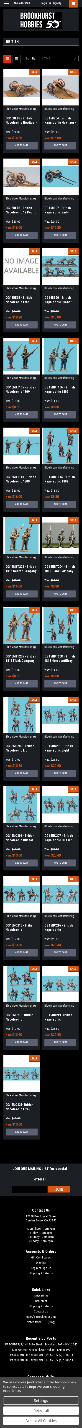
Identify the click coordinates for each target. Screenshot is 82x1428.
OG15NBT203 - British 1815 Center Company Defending (21, 571)
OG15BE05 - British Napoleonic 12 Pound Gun (21, 212)
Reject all (41, 1410)
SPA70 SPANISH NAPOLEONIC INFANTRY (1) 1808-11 (41, 1360)
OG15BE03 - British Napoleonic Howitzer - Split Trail (21, 122)
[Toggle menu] (6, 6)
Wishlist (41, 1262)
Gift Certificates (41, 1257)
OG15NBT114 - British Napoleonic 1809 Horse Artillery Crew (59, 481)
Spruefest (41, 1301)
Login (44, 3)
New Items (41, 1295)
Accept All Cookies (41, 1420)
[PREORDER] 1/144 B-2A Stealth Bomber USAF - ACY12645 (41, 1344)
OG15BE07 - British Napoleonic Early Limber (57, 212)
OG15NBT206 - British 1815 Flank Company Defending (21, 661)
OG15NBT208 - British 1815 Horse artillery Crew (59, 661)
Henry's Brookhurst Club (41, 1316)
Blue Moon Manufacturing (21, 108)
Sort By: (31, 58)
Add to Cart (21, 145)
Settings (41, 1400)
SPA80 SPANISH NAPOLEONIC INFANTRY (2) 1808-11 (41, 1355)
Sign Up (57, 3)
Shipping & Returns (41, 1273)
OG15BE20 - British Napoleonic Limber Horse (58, 302)
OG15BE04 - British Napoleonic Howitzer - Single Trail (60, 122)
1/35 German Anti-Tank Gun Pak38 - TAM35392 (41, 1349)
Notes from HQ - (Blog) (41, 1322)
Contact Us (41, 1311)
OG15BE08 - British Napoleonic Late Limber (19, 302)
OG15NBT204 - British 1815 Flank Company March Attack (59, 571)
